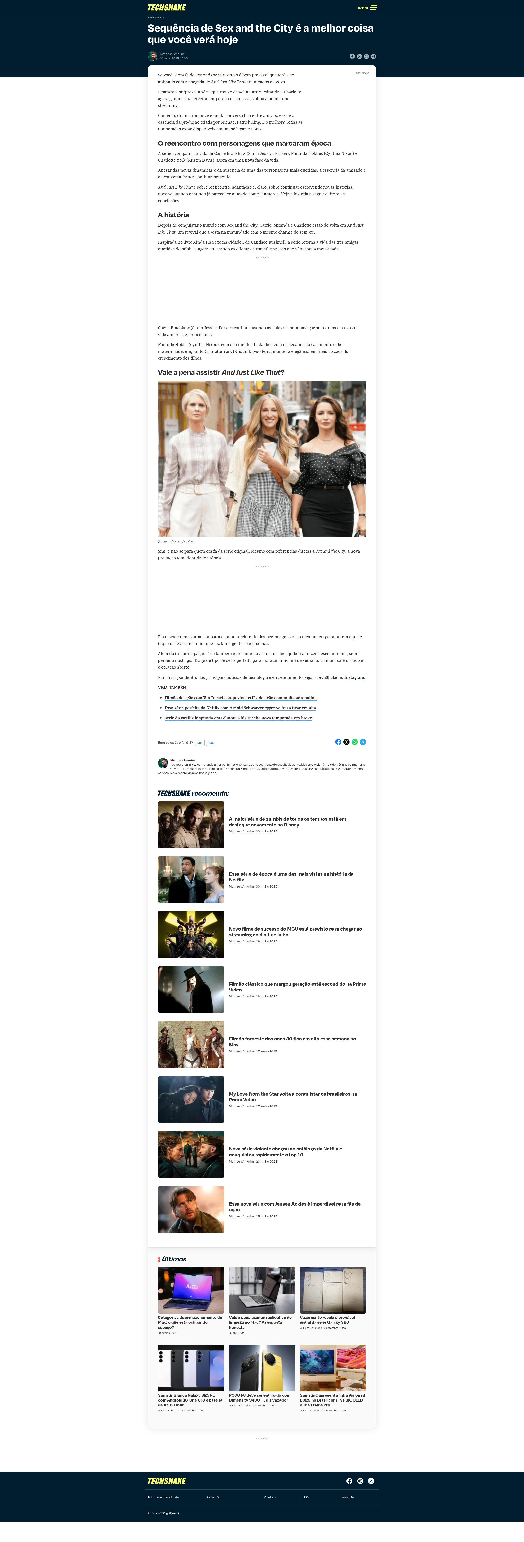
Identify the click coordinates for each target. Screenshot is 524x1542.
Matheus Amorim (182, 760)
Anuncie (348, 1497)
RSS (306, 1497)
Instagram (354, 677)
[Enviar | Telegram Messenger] (373, 56)
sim (199, 742)
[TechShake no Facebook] (349, 1481)
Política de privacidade (163, 1497)
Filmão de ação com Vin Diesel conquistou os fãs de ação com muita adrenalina (241, 697)
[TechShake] (167, 7)
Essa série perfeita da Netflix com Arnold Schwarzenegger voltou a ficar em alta (240, 707)
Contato (270, 1497)
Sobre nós (213, 1497)
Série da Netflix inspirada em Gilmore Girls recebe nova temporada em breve (238, 717)
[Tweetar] (359, 56)
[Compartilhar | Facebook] (352, 56)
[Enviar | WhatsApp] (366, 56)
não (211, 742)
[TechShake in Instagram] (360, 1481)
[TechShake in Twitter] (371, 1481)
